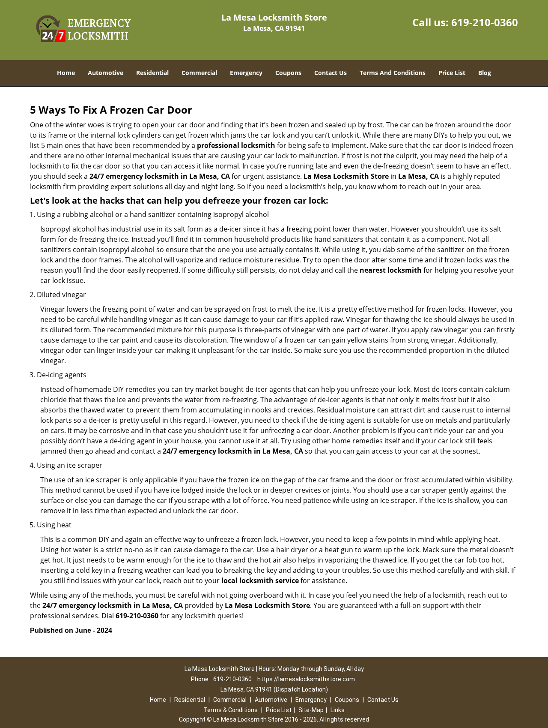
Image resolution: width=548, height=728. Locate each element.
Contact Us (330, 73)
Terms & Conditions (230, 710)
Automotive (105, 73)
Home (66, 73)
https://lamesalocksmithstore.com (306, 679)
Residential (152, 73)
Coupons (288, 73)
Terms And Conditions (393, 73)
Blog (484, 73)
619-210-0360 (484, 22)
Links (338, 710)
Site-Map (311, 710)
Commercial (199, 73)
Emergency (246, 73)
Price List (451, 73)
